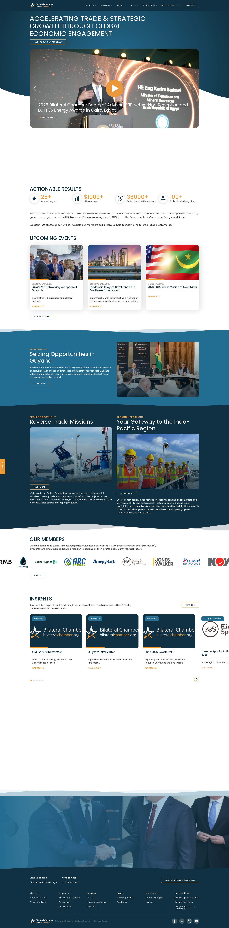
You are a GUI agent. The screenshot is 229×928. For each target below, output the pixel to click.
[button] (90, 5)
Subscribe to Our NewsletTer (180, 880)
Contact (190, 5)
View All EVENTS (41, 316)
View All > (190, 605)
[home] (41, 5)
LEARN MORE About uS (44, 179)
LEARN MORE (39, 850)
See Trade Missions (51, 117)
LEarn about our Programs (48, 42)
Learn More (39, 383)
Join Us (37, 575)
